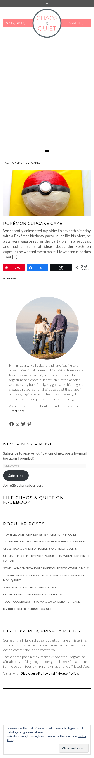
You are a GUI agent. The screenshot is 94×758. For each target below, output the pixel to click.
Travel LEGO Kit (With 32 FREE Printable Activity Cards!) (40, 534)
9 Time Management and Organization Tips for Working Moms (46, 568)
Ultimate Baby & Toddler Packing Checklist (33, 594)
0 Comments (9, 278)
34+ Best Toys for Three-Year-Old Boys (29, 587)
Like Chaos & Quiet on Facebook (33, 500)
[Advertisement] (47, 89)
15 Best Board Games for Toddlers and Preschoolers (40, 548)
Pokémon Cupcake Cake (33, 223)
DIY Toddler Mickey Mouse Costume (27, 609)
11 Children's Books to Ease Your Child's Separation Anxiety (44, 541)
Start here (17, 411)
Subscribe (15, 475)
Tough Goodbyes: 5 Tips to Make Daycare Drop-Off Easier (42, 601)
